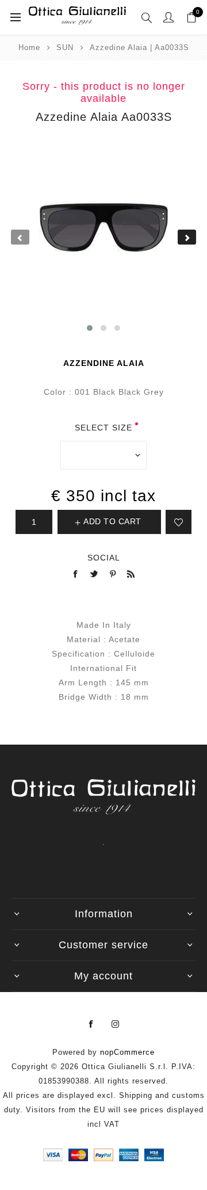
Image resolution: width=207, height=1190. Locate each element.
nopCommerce (127, 1052)
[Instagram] (115, 1024)
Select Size (103, 427)
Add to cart (112, 521)
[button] (90, 328)
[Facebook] (91, 1024)
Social (103, 557)
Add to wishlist (178, 522)
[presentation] (20, 237)
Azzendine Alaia (103, 363)
